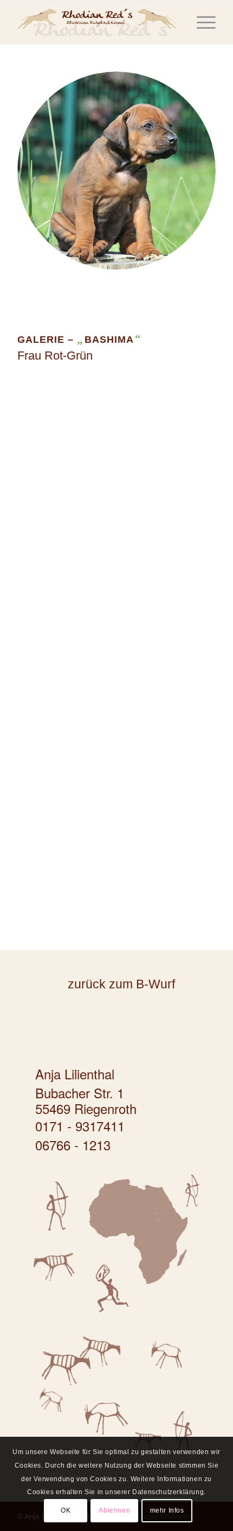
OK (65, 1510)
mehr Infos (167, 1510)
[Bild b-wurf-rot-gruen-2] (120, 637)
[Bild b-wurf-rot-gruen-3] (120, 802)
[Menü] (201, 22)
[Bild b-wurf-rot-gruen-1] (120, 471)
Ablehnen (114, 1510)
